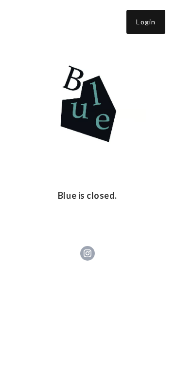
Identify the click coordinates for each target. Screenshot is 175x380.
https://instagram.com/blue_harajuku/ (87, 253)
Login (146, 22)
